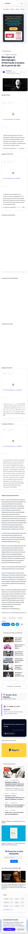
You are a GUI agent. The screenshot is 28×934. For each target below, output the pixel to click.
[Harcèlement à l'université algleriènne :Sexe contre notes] (8, 674)
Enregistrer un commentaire (14, 686)
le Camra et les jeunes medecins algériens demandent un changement (19, 660)
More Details (20, 929)
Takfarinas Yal (21, 489)
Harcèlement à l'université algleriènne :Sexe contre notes (19, 674)
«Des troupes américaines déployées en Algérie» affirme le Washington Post (19, 639)
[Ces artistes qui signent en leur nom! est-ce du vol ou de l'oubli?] (8, 653)
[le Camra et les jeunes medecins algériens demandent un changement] (8, 660)
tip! (9, 35)
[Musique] (22, 9)
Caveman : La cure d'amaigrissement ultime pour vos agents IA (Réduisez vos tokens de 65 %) (15, 797)
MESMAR (7, 3)
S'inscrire (14, 861)
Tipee (11, 612)
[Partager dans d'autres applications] (22, 624)
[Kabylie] (20, 618)
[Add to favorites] (21, 72)
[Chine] (14, 780)
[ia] (16, 793)
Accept (9, 929)
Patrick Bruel (19, 207)
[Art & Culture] (6, 9)
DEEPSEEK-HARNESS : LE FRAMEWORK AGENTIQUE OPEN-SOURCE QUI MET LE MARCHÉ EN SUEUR (14, 784)
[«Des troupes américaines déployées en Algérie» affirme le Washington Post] (8, 639)
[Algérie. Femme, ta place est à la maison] (8, 646)
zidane (17, 148)
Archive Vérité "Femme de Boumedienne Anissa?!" (18, 667)
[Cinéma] (17, 9)
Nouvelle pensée (9, 733)
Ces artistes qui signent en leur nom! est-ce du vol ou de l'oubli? (20, 653)
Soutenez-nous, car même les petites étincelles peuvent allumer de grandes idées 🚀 (13, 22)
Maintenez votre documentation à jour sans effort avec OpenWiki (14, 806)
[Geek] (17, 780)
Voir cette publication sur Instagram (11, 119)
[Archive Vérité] (8, 667)
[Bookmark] (19, 3)
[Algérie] (5, 618)
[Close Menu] (25, 28)
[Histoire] (12, 9)
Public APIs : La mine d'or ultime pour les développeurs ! (14, 813)
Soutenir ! (13, 29)
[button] (22, 3)
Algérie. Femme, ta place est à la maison (19, 646)
